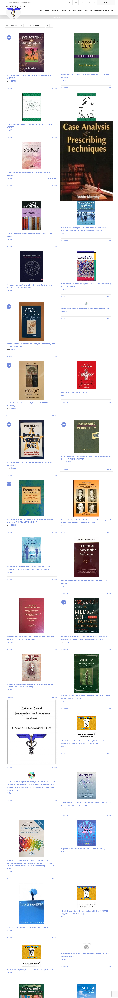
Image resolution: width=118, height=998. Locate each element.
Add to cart (10, 88)
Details (55, 88)
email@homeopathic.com (27, 2)
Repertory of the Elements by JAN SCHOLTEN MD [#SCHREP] (83, 849)
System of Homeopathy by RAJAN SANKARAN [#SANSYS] (27, 927)
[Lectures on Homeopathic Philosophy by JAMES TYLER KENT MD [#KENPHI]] (86, 557)
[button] (112, 10)
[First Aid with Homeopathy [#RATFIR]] (86, 375)
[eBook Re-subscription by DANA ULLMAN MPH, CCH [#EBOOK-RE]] (31, 954)
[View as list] (51, 25)
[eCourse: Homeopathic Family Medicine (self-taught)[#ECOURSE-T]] (86, 303)
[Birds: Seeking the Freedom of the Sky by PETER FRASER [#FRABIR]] (86, 107)
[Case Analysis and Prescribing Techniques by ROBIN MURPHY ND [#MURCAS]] (86, 161)
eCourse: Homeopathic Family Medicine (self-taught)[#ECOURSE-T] (85, 308)
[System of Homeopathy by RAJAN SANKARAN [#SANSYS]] (31, 903)
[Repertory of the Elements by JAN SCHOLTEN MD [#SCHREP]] (86, 833)
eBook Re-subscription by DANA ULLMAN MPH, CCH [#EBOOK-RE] (30, 970)
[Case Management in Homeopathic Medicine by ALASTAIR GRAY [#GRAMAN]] (31, 215)
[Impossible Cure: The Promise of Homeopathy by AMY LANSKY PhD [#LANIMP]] (86, 52)
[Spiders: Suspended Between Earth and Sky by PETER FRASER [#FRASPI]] (31, 107)
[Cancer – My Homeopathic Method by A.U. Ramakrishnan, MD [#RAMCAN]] (31, 155)
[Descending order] (26, 26)
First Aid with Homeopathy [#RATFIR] (74, 392)
